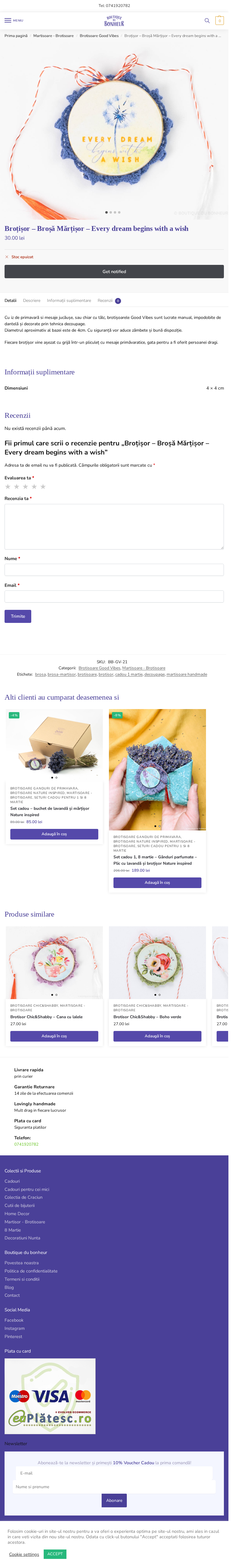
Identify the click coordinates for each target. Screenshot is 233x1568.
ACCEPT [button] (55, 1554)
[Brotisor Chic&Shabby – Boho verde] (157, 962)
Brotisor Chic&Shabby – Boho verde (147, 1017)
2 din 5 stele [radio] (17, 486)
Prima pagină (16, 36)
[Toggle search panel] (207, 20)
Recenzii (105, 300)
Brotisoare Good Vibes (99, 36)
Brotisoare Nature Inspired (37, 793)
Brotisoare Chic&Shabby (34, 1005)
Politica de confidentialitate (31, 1271)
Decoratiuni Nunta (22, 1238)
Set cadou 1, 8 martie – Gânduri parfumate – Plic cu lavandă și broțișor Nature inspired (155, 860)
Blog (9, 1287)
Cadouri (12, 1181)
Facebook (14, 1320)
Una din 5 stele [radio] (8, 486)
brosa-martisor (62, 674)
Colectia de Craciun (23, 1197)
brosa (40, 674)
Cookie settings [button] (24, 1554)
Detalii (10, 300)
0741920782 (26, 1144)
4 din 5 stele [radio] (34, 486)
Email (12, 585)
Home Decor (17, 1214)
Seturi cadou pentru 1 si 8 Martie (48, 799)
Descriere (31, 300)
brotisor (106, 674)
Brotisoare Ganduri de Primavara (44, 788)
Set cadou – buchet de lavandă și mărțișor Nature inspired (49, 811)
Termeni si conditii (22, 1279)
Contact (12, 1295)
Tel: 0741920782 (114, 5)
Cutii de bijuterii (20, 1205)
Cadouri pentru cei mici (27, 1189)
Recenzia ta (18, 498)
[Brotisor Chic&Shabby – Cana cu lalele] (54, 962)
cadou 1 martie (129, 674)
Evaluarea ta (19, 478)
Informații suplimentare (69, 300)
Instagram (15, 1328)
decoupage (154, 674)
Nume (12, 559)
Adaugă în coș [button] (54, 834)
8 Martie (13, 1230)
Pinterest (13, 1336)
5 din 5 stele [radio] (43, 486)
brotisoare (87, 674)
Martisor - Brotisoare (25, 1222)
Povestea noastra (22, 1263)
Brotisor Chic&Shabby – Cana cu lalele (46, 1017)
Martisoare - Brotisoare (53, 36)
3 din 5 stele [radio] (25, 486)
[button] (219, 20)
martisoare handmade (187, 674)
